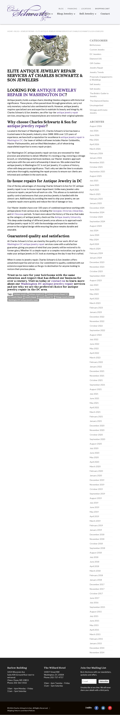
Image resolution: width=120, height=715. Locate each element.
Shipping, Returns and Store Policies (21, 710)
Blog (61, 8)
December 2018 (97, 534)
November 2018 (97, 539)
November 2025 (97, 162)
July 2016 (94, 602)
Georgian (57, 210)
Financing (72, 8)
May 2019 (94, 512)
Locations (86, 8)
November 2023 (97, 267)
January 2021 (96, 421)
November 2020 (97, 430)
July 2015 (94, 616)
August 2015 (96, 611)
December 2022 (97, 316)
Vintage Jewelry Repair (65, 297)
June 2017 (94, 598)
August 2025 (96, 176)
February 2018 (96, 575)
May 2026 (94, 139)
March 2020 (95, 466)
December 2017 (97, 584)
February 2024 (96, 253)
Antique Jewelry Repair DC (57, 294)
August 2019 (96, 498)
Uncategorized (96, 105)
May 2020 (94, 457)
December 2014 (97, 648)
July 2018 (94, 557)
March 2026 (95, 149)
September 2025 (97, 171)
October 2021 (96, 380)
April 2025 (94, 189)
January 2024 (96, 257)
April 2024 (94, 244)
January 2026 (96, 158)
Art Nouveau (17, 214)
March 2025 (95, 194)
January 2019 (96, 530)
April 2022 (94, 353)
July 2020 (94, 448)
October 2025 (96, 167)
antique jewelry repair (67, 112)
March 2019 (95, 521)
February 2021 (96, 416)
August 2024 (96, 226)
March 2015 (95, 634)
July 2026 (94, 130)
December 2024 (97, 208)
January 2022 (96, 366)
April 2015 (94, 629)
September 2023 (97, 276)
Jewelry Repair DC (46, 297)
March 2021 (95, 412)
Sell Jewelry (95, 84)
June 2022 (94, 344)
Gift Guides (95, 63)
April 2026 (94, 144)
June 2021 (94, 398)
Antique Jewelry (20, 294)
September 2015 (97, 607)
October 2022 (96, 325)
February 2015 (96, 639)
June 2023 (94, 289)
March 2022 (95, 357)
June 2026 (94, 135)
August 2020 (96, 443)
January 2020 (96, 475)
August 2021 (96, 389)
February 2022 (96, 362)
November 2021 (97, 375)
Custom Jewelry (97, 49)
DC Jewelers (95, 54)
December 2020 (97, 425)
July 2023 (94, 285)
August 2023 (96, 280)
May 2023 (94, 294)
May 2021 (94, 403)
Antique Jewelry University (68, 217)
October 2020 (96, 434)
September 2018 (97, 548)
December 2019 (97, 480)
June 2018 (94, 561)
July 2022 (94, 339)
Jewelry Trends (97, 72)
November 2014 (97, 652)
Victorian (67, 210)
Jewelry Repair (31, 297)
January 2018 (96, 580)
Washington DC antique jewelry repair (25, 244)
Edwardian (78, 210)
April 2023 (94, 298)
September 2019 (97, 493)
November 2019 (97, 484)
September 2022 (97, 330)
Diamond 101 (96, 58)
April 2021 (94, 407)
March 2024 (95, 248)
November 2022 (97, 321)
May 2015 (94, 625)
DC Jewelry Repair (15, 297)
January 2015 (96, 643)
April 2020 (94, 462)
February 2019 (96, 525)
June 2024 (94, 235)
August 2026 (96, 126)
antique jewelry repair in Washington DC (41, 92)
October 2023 (96, 271)
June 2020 (94, 453)
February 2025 (96, 198)
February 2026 (96, 153)
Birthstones (95, 45)
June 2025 (94, 185)
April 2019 (94, 516)
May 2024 (94, 239)
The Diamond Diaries (99, 101)
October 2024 (96, 217)
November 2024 (97, 212)
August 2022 (96, 335)
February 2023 (96, 307)
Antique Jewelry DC (37, 294)
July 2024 (94, 230)
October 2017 (96, 593)
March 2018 (95, 571)
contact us (58, 280)
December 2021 (97, 371)
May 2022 (94, 348)
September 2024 (97, 221)
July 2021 (94, 394)
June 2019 (94, 507)
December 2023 (97, 262)
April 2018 (94, 566)
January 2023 (96, 312)
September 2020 (97, 439)
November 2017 (97, 589)
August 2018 (96, 552)
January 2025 (96, 203)
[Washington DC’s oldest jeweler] (7, 2)
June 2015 (94, 620)
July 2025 (94, 180)
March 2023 (95, 303)
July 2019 (94, 502)
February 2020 (96, 471)
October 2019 (96, 489)
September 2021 (97, 384)
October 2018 (96, 543)
